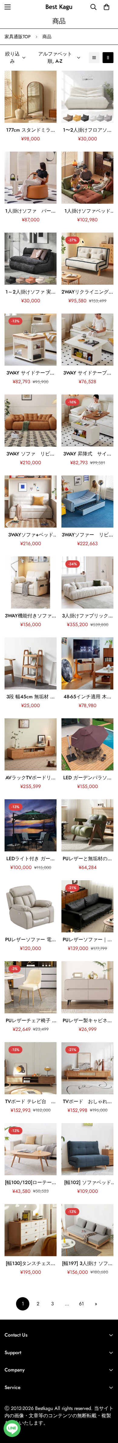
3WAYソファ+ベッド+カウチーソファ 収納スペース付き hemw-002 (30, 535)
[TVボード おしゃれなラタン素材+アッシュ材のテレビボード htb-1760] (87, 1068)
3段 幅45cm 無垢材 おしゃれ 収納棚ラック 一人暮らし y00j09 (30, 696)
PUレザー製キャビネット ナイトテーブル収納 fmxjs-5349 (88, 1020)
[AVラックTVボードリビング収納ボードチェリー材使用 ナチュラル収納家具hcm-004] (31, 744)
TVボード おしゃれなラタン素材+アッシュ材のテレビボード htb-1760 (87, 1101)
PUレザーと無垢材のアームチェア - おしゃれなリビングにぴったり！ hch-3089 (87, 858)
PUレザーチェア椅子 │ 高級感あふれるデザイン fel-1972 (30, 1020)
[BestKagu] (59, 6)
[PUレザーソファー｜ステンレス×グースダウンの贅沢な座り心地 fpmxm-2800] (87, 906)
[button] (106, 7)
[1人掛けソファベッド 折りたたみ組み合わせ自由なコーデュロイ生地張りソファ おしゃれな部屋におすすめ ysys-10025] (87, 178)
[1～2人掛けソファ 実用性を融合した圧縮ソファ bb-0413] (31, 259)
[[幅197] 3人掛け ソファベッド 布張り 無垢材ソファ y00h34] (87, 1230)
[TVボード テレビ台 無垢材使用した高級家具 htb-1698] (31, 1068)
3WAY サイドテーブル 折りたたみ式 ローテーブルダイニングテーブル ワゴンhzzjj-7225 (31, 373)
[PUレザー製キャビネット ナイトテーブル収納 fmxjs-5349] (87, 987)
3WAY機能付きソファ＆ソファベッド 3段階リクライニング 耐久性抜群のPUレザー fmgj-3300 (31, 615)
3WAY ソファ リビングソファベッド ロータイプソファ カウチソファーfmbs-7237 (30, 454)
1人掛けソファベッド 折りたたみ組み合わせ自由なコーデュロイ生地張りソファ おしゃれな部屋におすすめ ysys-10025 (87, 211)
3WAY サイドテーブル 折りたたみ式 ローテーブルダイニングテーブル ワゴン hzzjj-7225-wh (88, 373)
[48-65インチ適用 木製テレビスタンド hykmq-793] (87, 663)
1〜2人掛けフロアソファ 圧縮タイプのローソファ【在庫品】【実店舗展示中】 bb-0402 (88, 130)
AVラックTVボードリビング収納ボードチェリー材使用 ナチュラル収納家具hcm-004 (30, 777)
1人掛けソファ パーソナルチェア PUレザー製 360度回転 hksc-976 (30, 211)
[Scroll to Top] (107, 1411)
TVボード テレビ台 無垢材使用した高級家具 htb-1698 (31, 1101)
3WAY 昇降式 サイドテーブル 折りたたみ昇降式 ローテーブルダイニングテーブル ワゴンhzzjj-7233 (88, 454)
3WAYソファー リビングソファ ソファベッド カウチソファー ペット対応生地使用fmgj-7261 (87, 535)
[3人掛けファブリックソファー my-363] (87, 582)
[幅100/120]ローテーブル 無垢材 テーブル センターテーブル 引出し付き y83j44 (31, 1182)
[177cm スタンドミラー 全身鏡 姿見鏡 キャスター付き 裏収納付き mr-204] (31, 97)
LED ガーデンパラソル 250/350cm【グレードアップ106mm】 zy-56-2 (87, 777)
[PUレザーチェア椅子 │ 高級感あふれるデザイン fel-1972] (31, 987)
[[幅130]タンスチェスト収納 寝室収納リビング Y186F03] (31, 1230)
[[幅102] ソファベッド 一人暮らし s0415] (87, 1149)
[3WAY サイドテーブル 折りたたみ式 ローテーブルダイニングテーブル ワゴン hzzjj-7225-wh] (87, 340)
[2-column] (108, 57)
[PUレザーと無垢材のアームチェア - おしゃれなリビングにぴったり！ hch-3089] (87, 825)
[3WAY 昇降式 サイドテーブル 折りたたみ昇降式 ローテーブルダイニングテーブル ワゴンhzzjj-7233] (87, 420)
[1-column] (94, 57)
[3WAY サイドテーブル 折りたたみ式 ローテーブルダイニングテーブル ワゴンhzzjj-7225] (31, 340)
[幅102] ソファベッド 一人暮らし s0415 (87, 1182)
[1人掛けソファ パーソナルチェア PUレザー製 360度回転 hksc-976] (31, 178)
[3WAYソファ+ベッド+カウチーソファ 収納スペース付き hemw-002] (31, 501)
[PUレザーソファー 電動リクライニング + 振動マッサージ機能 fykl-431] (31, 906)
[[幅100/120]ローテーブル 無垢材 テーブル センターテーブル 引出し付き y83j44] (31, 1149)
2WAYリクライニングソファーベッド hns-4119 (87, 292)
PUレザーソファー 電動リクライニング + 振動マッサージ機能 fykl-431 (30, 939)
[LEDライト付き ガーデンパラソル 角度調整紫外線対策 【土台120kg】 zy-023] (31, 825)
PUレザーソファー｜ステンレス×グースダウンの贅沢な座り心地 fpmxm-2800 (87, 939)
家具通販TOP (18, 36)
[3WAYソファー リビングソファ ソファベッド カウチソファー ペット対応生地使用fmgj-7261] (87, 501)
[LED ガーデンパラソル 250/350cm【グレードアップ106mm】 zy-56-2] (87, 744)
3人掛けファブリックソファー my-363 (87, 615)
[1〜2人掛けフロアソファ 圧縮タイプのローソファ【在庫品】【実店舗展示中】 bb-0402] (87, 97)
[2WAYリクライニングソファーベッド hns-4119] (87, 259)
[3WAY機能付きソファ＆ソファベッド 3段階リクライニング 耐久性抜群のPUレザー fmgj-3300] (31, 582)
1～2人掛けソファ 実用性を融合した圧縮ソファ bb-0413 (30, 292)
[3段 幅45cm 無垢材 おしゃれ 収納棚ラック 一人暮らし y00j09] (31, 663)
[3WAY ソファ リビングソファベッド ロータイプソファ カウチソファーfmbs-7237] (31, 420)
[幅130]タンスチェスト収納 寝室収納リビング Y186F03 (31, 1263)
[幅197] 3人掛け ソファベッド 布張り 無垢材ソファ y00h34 (87, 1263)
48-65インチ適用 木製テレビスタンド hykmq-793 (87, 696)
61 (81, 1303)
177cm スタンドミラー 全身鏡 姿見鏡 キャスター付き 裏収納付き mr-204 (31, 130)
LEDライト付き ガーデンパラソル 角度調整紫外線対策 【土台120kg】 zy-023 (31, 858)
